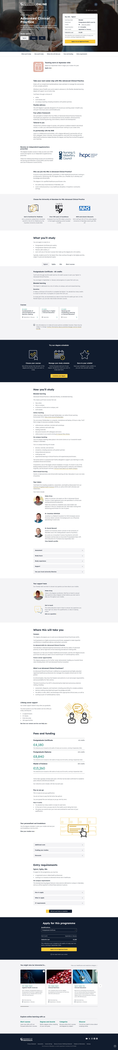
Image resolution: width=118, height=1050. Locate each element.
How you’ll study (39, 54)
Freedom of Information (79, 1044)
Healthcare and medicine (42, 10)
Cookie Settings (48, 1044)
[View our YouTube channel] (87, 1039)
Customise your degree (59, 376)
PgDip (33, 38)
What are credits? (86, 24)
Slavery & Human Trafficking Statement (63, 1044)
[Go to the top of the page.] (115, 1046)
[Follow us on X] (89, 1039)
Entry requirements (82, 54)
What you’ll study (26, 54)
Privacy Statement (32, 1044)
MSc (42, 38)
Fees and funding (68, 54)
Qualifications (45, 927)
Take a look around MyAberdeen (54, 417)
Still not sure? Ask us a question (59, 911)
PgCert (24, 38)
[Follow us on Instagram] (92, 1039)
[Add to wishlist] (44, 971)
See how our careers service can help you (33, 723)
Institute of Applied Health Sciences (43, 487)
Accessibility (40, 1044)
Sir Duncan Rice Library (63, 434)
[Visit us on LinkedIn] (97, 1039)
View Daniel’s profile (51, 541)
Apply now (48, 68)
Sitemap (89, 1044)
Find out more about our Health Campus (65, 468)
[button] (96, 4)
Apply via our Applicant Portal (80, 41)
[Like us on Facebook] (94, 1039)
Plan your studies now (27, 831)
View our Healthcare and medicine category (84, 965)
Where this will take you (53, 54)
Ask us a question (50, 614)
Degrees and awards (27, 10)
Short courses (70, 264)
